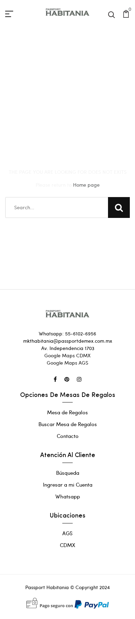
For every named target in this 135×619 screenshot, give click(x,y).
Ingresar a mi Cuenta (67, 484)
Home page (86, 184)
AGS (67, 533)
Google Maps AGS (67, 362)
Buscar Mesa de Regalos (67, 424)
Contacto (68, 435)
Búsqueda (67, 472)
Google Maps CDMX (67, 355)
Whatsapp (67, 496)
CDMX (67, 544)
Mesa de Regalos (67, 412)
